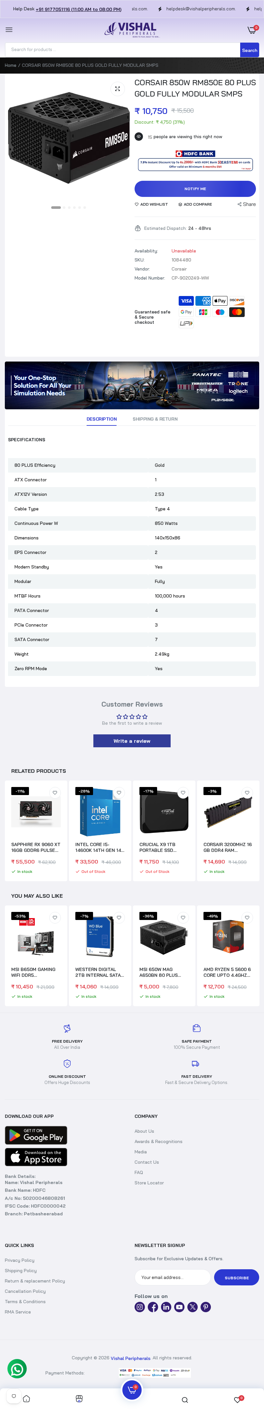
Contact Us (147, 1162)
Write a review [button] (132, 741)
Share (249, 204)
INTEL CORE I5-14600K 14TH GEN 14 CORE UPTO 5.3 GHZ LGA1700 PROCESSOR (99, 847)
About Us (144, 1131)
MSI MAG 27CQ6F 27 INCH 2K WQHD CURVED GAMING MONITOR (226, 972)
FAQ (139, 1172)
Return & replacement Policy (35, 1281)
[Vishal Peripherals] (130, 30)
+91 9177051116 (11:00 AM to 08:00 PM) (78, 9)
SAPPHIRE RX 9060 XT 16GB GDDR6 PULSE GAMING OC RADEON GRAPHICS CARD (36, 847)
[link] (132, 385)
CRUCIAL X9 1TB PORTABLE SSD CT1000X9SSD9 (157, 847)
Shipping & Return (155, 419)
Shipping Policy (21, 1270)
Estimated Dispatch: (165, 228)
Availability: (146, 251)
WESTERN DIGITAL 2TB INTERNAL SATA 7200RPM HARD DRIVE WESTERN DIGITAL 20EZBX (36, 972)
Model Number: (150, 278)
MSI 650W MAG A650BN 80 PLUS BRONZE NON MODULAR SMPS (94, 972)
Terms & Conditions (25, 1301)
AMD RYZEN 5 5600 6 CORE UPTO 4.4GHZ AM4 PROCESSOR (163, 972)
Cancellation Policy (25, 1291)
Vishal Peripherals (130, 1358)
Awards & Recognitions (159, 1141)
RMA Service (18, 1312)
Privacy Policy (19, 1260)
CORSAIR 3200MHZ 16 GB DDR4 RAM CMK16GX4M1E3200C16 (229, 847)
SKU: (140, 260)
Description (102, 419)
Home (10, 65)
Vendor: (142, 269)
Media (141, 1152)
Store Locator (149, 1183)
